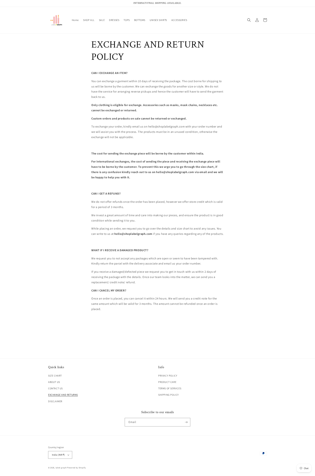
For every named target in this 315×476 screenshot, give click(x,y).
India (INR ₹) (58, 454)
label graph (61, 467)
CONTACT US (55, 388)
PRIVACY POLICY (167, 375)
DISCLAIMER (55, 401)
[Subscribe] (186, 422)
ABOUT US (54, 382)
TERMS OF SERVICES (169, 388)
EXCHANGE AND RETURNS (63, 394)
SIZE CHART (55, 375)
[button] (249, 20)
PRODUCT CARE (167, 382)
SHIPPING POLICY (168, 394)
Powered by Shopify (76, 467)
